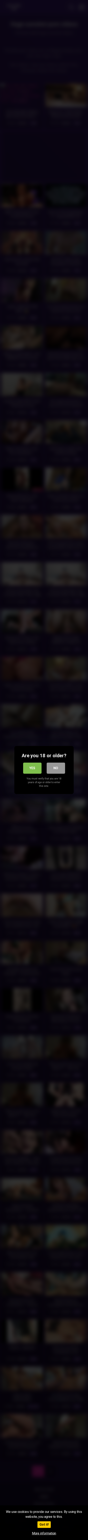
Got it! (44, 1524)
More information (44, 1533)
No (55, 768)
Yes (32, 768)
